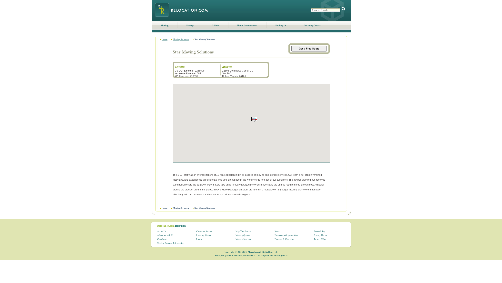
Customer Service (204, 231)
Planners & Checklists (284, 239)
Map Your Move (243, 231)
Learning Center (312, 25)
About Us (161, 231)
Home (164, 39)
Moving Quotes (243, 235)
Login (199, 239)
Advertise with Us (165, 235)
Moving (164, 25)
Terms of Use (320, 239)
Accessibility (319, 231)
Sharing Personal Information (170, 243)
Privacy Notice (320, 235)
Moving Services (181, 39)
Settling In (280, 25)
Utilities (215, 25)
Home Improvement (247, 25)
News (277, 231)
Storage (190, 25)
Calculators (162, 239)
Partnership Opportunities (286, 235)
